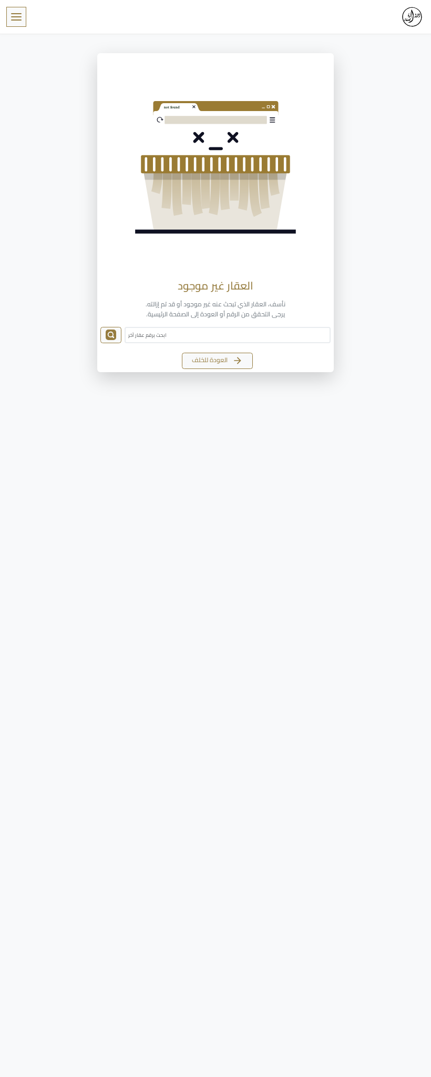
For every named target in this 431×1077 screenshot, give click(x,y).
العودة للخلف (210, 360)
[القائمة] (16, 17)
